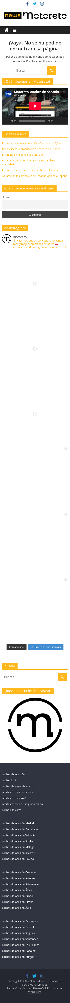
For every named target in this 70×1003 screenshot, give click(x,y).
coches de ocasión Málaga (18, 847)
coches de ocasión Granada (19, 872)
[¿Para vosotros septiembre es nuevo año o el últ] (35, 414)
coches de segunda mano (17, 786)
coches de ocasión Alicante (18, 853)
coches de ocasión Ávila (16, 908)
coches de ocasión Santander (20, 939)
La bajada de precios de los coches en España (30, 170)
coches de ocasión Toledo (18, 859)
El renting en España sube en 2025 (22, 154)
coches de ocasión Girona (17, 902)
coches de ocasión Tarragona (20, 921)
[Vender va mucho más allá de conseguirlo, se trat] (35, 610)
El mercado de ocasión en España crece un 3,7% (31, 143)
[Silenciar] (57, 121)
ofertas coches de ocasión (18, 792)
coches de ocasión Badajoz (18, 951)
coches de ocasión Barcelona (20, 829)
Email (6, 197)
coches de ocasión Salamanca (20, 884)
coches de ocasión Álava (17, 890)
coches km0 (9, 780)
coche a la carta (11, 810)
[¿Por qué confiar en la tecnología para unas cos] (35, 349)
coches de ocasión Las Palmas (20, 945)
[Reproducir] (7, 121)
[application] (35, 106)
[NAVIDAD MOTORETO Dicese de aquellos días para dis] (35, 283)
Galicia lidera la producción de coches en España (31, 149)
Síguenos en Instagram (48, 647)
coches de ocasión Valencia (18, 835)
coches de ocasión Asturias (18, 878)
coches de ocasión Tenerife (18, 927)
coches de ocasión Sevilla (17, 841)
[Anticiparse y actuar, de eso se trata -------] (35, 545)
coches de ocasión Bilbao (17, 896)
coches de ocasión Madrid (18, 823)
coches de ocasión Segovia (18, 933)
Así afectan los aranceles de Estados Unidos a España (34, 176)
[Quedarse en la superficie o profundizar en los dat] (35, 479)
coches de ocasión (13, 774)
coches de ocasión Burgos (18, 957)
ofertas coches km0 (14, 798)
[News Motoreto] (6, 30)
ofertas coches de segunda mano (22, 804)
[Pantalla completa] (63, 121)
